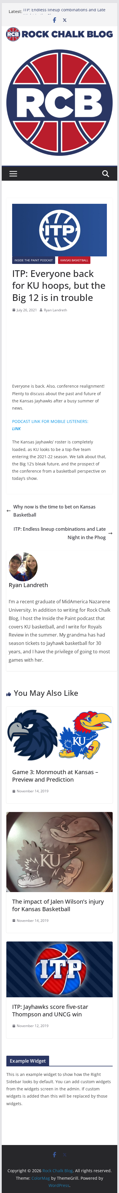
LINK (16, 428)
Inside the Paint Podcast (33, 260)
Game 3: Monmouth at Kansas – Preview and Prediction (55, 775)
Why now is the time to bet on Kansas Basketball (54, 511)
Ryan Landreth (55, 310)
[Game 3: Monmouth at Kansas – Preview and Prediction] (59, 711)
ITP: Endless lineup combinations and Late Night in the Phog (60, 533)
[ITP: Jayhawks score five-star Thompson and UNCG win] (59, 945)
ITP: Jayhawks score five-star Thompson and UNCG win (50, 1010)
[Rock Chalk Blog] (59, 30)
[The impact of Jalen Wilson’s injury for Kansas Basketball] (59, 816)
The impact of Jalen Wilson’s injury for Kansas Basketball (58, 905)
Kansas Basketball (74, 260)
